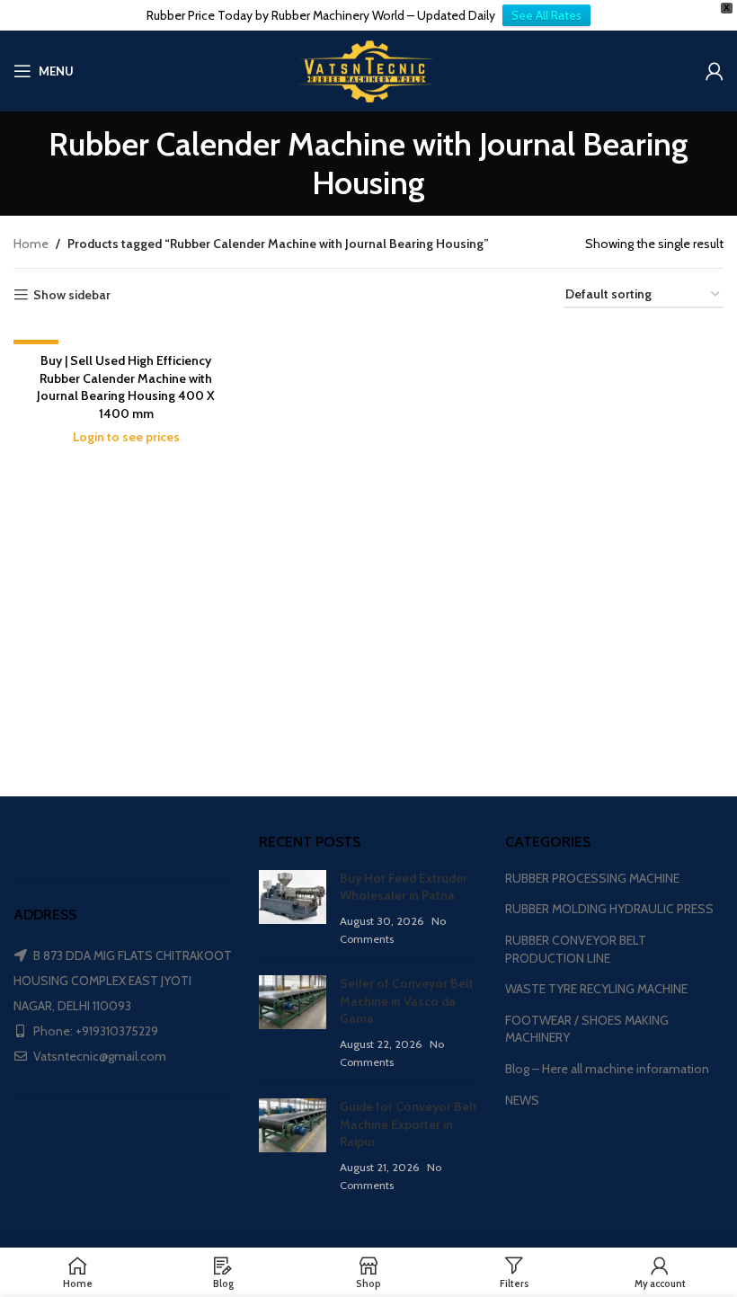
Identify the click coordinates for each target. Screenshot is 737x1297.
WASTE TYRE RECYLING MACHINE (596, 989)
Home (31, 243)
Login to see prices (126, 437)
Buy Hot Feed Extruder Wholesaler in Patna (403, 887)
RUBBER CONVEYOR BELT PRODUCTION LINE (575, 949)
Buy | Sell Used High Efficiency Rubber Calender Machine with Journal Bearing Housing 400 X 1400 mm (126, 387)
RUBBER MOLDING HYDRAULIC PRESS (609, 909)
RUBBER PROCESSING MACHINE (592, 878)
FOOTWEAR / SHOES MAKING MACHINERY (587, 1029)
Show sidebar (72, 295)
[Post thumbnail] (292, 908)
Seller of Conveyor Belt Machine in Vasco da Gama (407, 1000)
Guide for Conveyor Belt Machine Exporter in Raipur (408, 1124)
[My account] (715, 71)
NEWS (522, 1100)
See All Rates (546, 15)
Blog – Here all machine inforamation (607, 1069)
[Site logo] (368, 69)
